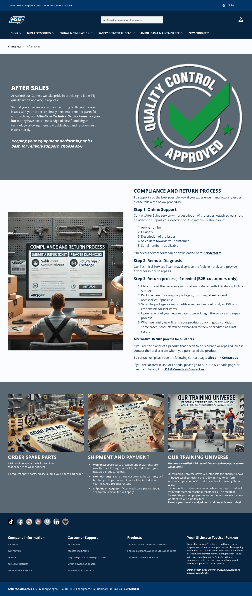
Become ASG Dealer (78, 551)
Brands (12, 557)
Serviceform (212, 253)
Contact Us (14, 551)
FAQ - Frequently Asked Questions (87, 557)
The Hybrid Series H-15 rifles (142, 557)
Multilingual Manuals (81, 570)
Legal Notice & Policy (20, 570)
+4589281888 (130, 589)
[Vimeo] (47, 521)
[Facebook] (20, 521)
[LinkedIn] (56, 521)
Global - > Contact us (223, 358)
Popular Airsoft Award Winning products (151, 551)
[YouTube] (38, 521)
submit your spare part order (64, 474)
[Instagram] (29, 521)
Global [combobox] (231, 5)
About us (13, 544)
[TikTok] (11, 521)
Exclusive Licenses (18, 564)
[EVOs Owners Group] (65, 521)
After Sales (74, 544)
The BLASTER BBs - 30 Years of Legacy (147, 544)
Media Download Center (82, 564)
